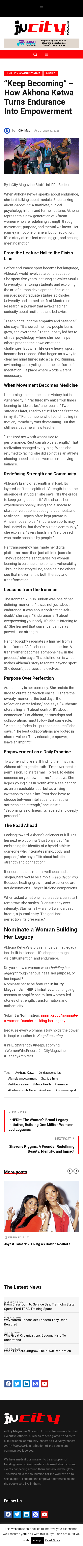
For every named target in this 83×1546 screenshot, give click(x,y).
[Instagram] (35, 1383)
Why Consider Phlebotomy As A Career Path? (40, 1244)
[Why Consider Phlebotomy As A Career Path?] (43, 1206)
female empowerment (23, 1078)
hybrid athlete (50, 1078)
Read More (52, 1540)
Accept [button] (37, 1540)
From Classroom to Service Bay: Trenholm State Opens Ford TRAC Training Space (39, 1306)
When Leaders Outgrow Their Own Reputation (37, 1351)
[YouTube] (44, 1383)
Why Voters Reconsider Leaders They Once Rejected (35, 1322)
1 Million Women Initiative (23, 73)
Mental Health (42, 1084)
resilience (62, 1084)
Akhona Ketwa (25, 1072)
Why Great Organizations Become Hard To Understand (35, 1337)
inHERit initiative (19, 1084)
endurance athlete (50, 1072)
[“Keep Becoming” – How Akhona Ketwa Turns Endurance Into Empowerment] (41, 156)
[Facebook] (8, 1383)
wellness (46, 1090)
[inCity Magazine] (41, 27)
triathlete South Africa (22, 1090)
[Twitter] (17, 1383)
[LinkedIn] (26, 1383)
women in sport (66, 1090)
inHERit (50, 73)
